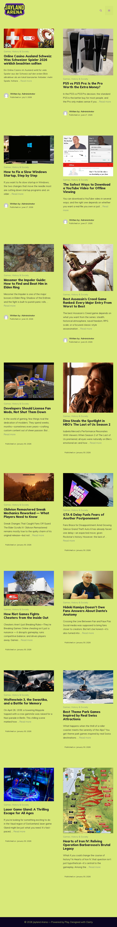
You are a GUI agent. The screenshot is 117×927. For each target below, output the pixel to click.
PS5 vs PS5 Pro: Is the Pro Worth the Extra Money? (83, 85)
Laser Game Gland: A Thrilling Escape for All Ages (26, 811)
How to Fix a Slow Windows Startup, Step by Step (25, 173)
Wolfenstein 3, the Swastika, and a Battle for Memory (26, 701)
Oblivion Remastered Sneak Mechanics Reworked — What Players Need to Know (26, 513)
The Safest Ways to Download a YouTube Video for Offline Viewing (86, 188)
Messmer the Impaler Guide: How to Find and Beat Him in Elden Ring (25, 283)
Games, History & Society (16, 51)
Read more (26, 80)
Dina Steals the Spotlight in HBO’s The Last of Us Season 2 (86, 422)
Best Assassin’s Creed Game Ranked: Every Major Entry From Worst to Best (87, 302)
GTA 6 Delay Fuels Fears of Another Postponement (83, 516)
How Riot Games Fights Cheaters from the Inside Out (26, 616)
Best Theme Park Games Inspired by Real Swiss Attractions (81, 715)
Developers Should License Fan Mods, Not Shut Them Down (27, 410)
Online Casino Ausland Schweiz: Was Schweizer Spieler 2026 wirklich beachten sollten (28, 59)
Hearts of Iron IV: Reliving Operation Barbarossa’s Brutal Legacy (86, 844)
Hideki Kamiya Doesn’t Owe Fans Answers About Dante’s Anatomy (85, 610)
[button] (101, 10)
